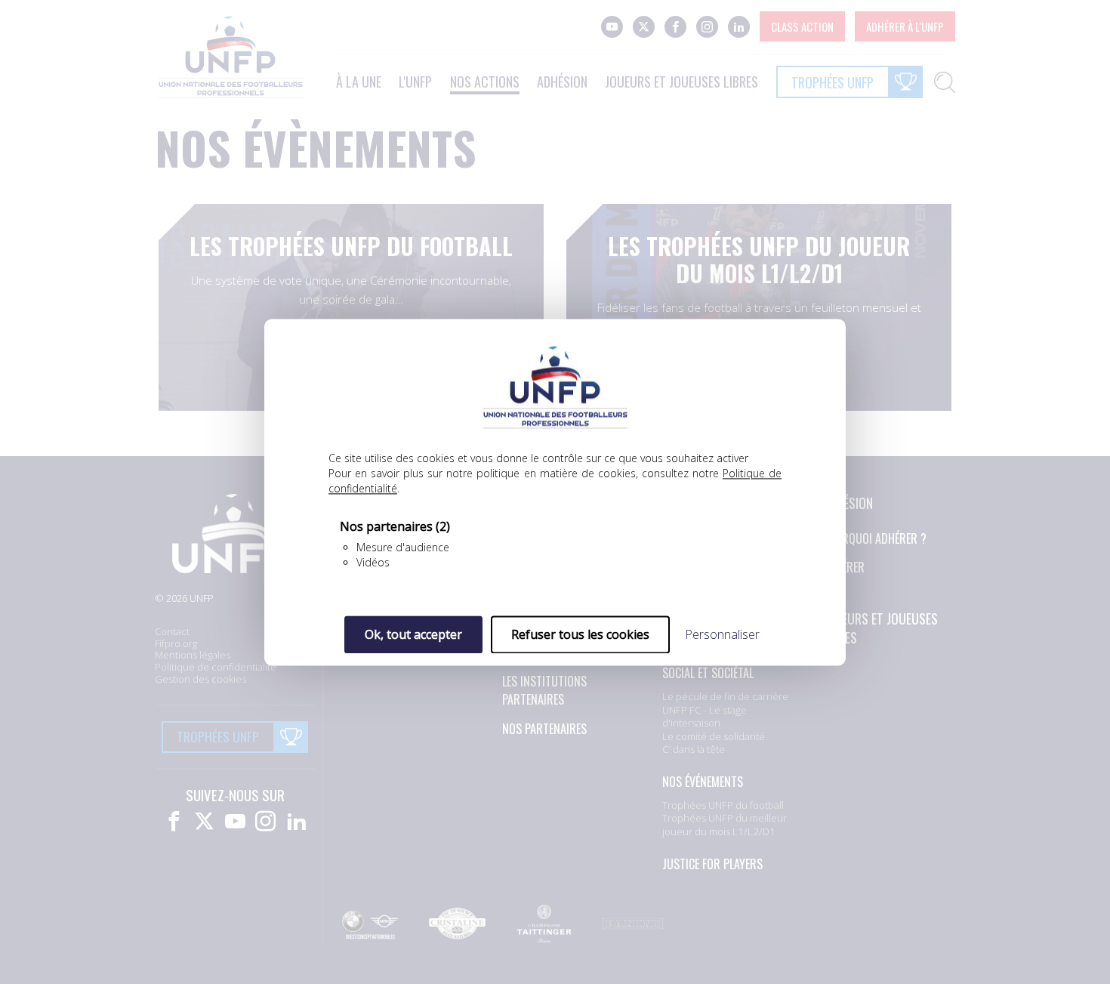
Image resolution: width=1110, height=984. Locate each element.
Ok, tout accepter (413, 634)
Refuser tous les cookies (580, 634)
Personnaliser (722, 634)
